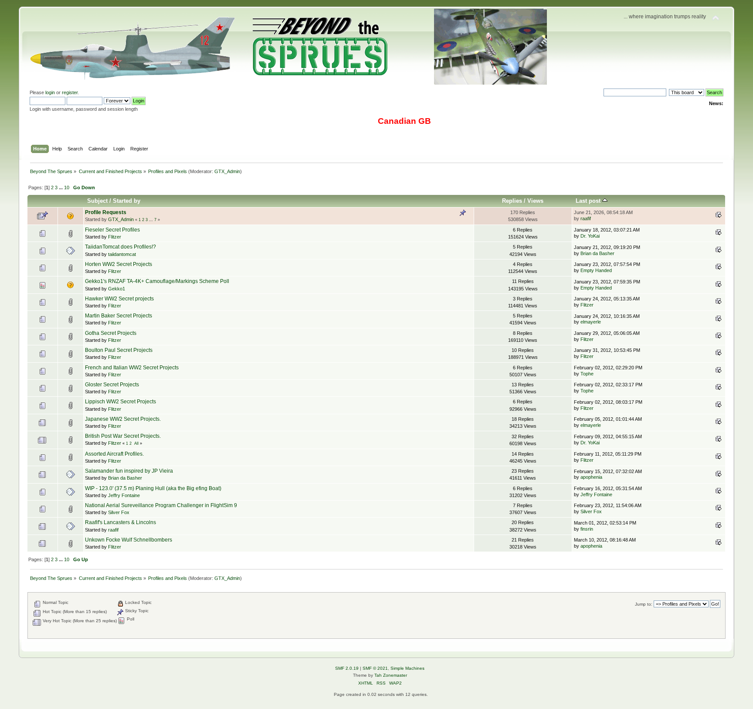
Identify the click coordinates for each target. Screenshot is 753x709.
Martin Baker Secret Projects (118, 316)
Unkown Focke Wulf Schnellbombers (128, 540)
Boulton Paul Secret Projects (119, 350)
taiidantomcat (122, 254)
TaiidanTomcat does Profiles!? (120, 247)
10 (66, 187)
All (136, 443)
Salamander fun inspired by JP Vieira (129, 471)
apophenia (591, 477)
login (50, 92)
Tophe (587, 373)
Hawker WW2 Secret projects (119, 299)
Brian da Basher (597, 253)
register (70, 92)
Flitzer (114, 236)
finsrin (586, 529)
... (61, 187)
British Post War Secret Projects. (123, 436)
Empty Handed (596, 270)
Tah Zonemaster (390, 675)
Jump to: (643, 604)
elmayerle (590, 321)
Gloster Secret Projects (112, 385)
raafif (585, 218)
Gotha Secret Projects (110, 333)
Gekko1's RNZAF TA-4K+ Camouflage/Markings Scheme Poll (157, 281)
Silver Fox (118, 512)
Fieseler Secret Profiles (112, 230)
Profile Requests (105, 212)
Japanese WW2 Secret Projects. (123, 419)
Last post (589, 201)
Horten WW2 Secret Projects (118, 264)
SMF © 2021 (375, 668)
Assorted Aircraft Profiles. (114, 454)
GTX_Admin (227, 171)
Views (535, 201)
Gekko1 (116, 288)
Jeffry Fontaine (124, 495)
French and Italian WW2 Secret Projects (132, 368)
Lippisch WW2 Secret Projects (120, 402)
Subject (97, 201)
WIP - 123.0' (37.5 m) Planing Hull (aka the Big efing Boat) (153, 488)
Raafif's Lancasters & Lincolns (120, 522)
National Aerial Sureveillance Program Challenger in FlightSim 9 (161, 505)
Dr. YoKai (590, 236)
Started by (126, 201)
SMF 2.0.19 (347, 668)
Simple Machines (407, 668)
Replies (512, 201)
